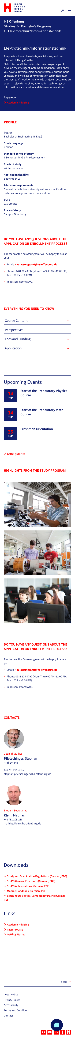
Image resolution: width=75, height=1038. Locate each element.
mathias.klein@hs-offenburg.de (22, 823)
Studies (9, 26)
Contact (8, 1016)
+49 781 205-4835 (14, 770)
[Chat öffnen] (57, 1025)
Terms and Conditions (17, 1010)
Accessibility (11, 1005)
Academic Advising (18, 103)
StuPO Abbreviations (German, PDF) (28, 886)
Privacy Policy (12, 1000)
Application (13, 348)
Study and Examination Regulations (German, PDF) (37, 876)
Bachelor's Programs (36, 26)
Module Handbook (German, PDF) (27, 891)
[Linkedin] (56, 1032)
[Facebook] (62, 1032)
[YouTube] (49, 1032)
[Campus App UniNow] (68, 1032)
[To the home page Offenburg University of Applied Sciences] (20, 7)
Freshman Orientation (36, 429)
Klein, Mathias (14, 815)
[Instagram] (43, 1032)
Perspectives (14, 329)
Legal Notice (11, 994)
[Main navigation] (69, 10)
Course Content (16, 320)
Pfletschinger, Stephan (20, 758)
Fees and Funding (18, 339)
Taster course (15, 930)
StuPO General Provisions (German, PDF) (31, 881)
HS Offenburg (14, 21)
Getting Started (16, 454)
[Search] (62, 10)
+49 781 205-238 (13, 819)
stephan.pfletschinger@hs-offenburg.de (27, 774)
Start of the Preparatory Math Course (41, 412)
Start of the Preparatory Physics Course (43, 393)
